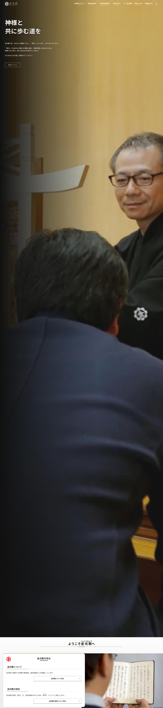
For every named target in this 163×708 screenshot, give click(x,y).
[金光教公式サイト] (11, 4)
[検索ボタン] (156, 4)
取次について (12, 65)
